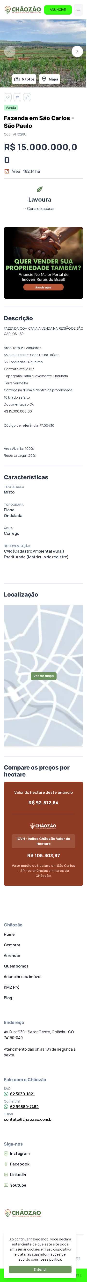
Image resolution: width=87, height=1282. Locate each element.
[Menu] (78, 10)
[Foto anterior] (9, 51)
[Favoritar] (8, 97)
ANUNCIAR (58, 9)
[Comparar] (27, 97)
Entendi (40, 1269)
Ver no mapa (44, 675)
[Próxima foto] (77, 51)
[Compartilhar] (17, 97)
